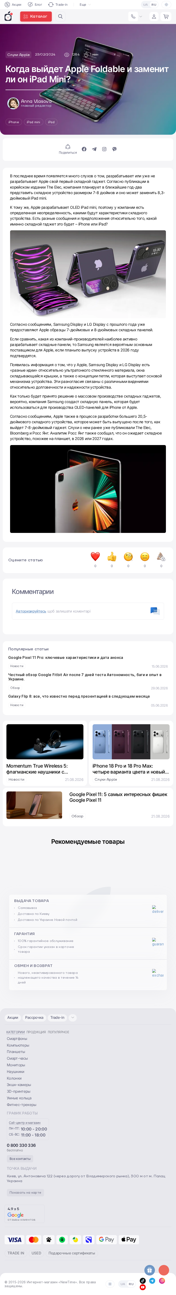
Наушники (16, 1071)
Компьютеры (18, 1045)
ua (145, 5)
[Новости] (88, 662)
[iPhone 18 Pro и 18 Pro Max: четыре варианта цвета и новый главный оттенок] (131, 742)
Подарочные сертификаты (72, 1253)
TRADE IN (16, 1253)
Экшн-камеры (19, 1084)
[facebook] (84, 149)
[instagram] (104, 149)
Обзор (15, 688)
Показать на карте (25, 1193)
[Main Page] (9, 16)
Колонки (14, 1078)
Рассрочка (34, 1017)
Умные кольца (19, 1098)
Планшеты (16, 1051)
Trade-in (61, 4)
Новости (16, 666)
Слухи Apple (106, 779)
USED (36, 1253)
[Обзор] (88, 682)
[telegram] (94, 149)
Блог (38, 4)
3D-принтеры (18, 1091)
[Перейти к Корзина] (166, 16)
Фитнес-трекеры (21, 1104)
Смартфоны (17, 1038)
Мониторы (16, 1065)
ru (153, 5)
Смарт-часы (17, 1058)
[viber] (114, 149)
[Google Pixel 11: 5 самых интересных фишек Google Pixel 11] (34, 805)
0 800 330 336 (21, 1145)
